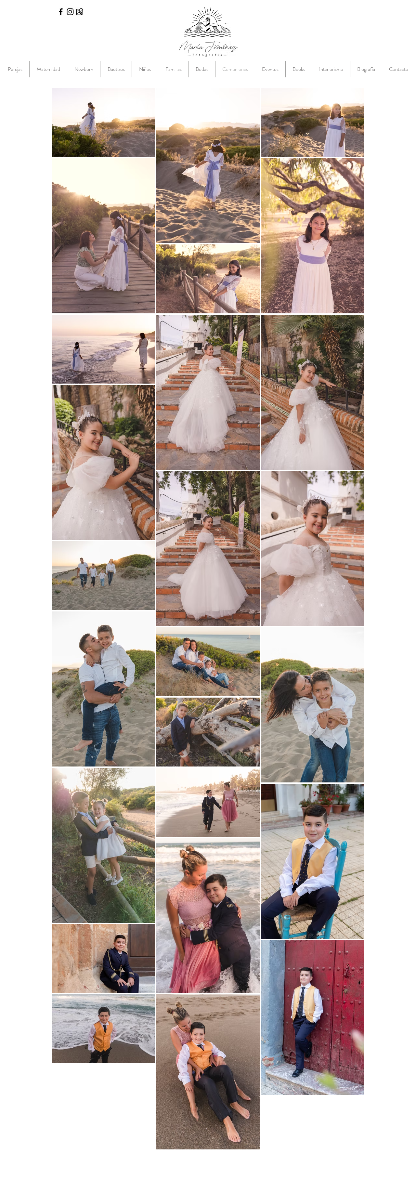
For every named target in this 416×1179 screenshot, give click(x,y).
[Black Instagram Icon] (70, 11)
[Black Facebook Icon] (60, 11)
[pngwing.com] (79, 11)
